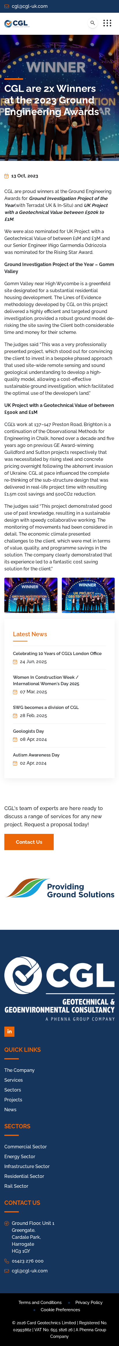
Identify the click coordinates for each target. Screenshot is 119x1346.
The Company (19, 1070)
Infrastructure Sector (27, 1166)
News (10, 1109)
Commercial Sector (25, 1146)
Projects (13, 1100)
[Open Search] (93, 23)
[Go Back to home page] (17, 23)
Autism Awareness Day (36, 755)
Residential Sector (24, 1176)
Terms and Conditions (40, 1302)
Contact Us (29, 842)
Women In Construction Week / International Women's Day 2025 (46, 680)
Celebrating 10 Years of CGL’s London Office (57, 653)
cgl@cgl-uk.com (30, 6)
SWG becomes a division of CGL (46, 707)
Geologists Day (28, 731)
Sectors (12, 1090)
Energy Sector (19, 1156)
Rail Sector (16, 1186)
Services (13, 1080)
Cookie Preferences (60, 1309)
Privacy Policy (89, 1302)
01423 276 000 (28, 1261)
